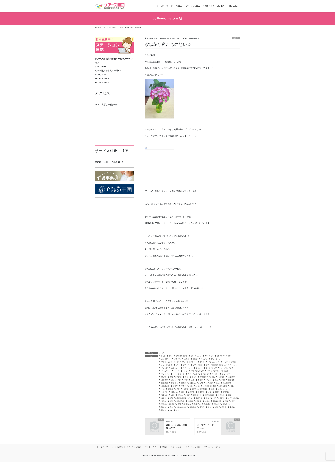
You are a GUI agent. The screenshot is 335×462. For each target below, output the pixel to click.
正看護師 (226, 392)
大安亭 (175, 386)
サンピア (164, 368)
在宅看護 (209, 383)
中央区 (194, 377)
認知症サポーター (229, 404)
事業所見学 (204, 377)
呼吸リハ (174, 383)
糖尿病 (190, 401)
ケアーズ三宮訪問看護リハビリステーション (221, 365)
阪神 (216, 407)
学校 (191, 386)
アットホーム (215, 359)
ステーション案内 (133, 447)
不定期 (179, 377)
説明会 (163, 407)
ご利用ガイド (150, 447)
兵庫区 (200, 380)
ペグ (174, 374)
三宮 (171, 377)
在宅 (201, 383)
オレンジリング (166, 365)
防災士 (224, 407)
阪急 (209, 407)
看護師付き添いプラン (184, 398)
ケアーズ (186, 365)
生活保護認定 (209, 395)
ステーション (187, 368)
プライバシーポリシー (213, 447)
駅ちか (163, 410)
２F (171, 410)
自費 (226, 401)
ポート (182, 374)
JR (212, 356)
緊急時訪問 (217, 401)
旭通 (182, 392)
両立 (186, 377)
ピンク (185, 371)
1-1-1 (163, 356)
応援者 (170, 389)
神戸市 (221, 398)
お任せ (186, 359)
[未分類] (154, 424)
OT (218, 356)
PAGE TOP (325, 446)
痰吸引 (163, 398)
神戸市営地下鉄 (233, 398)
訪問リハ (187, 404)
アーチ (202, 362)
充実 (186, 380)
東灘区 (217, 392)
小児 (198, 386)
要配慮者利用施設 (167, 404)
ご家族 (195, 359)
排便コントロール (224, 389)
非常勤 (232, 407)
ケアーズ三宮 (197, 365)
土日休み (193, 383)
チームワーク (166, 371)
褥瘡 (233, 401)
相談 (171, 398)
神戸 (214, 398)
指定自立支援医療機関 (199, 389)
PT (224, 356)
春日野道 (191, 392)
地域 (217, 383)
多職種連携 (165, 386)
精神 (171, 401)
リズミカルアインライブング (198, 374)
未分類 (235, 38)
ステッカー (175, 368)
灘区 (188, 395)
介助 (213, 377)
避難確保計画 (181, 407)
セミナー (199, 368)
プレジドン (165, 374)
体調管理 (231, 377)
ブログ (226, 371)
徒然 (162, 389)
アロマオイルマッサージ (170, 362)
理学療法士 (197, 395)
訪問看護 (207, 404)
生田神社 (221, 395)
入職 (192, 380)
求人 (172, 395)
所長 (178, 389)
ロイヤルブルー (227, 374)
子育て (183, 386)
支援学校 (164, 392)
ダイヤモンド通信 (226, 368)
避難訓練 (193, 407)
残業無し (164, 395)
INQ (206, 356)
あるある (177, 359)
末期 (209, 392)
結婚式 (207, 401)
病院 (229, 395)
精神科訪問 (180, 401)
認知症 (216, 404)
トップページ (102, 447)
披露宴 (185, 389)
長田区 (202, 407)
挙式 (212, 389)
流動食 (180, 395)
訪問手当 (197, 404)
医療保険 (231, 380)
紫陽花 (198, 401)
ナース (176, 371)
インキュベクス (213, 362)
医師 (223, 380)
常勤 (232, 386)
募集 (216, 380)
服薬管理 (201, 392)
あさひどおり (166, 359)
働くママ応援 (176, 380)
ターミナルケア (211, 368)
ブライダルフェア (197, 371)
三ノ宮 (163, 377)
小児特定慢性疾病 (209, 386)
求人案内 (163, 447)
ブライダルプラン (213, 371)
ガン (177, 365)
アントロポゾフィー (189, 362)
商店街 (183, 383)
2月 (192, 356)
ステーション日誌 (193, 447)
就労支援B (223, 386)
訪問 (179, 404)
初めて (208, 380)
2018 (170, 356)
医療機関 (164, 383)
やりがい (204, 359)
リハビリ (215, 374)
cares (199, 356)
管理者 (163, 401)
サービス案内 (117, 447)
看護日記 (199, 398)
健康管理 (164, 380)
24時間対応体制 (181, 356)
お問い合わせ (176, 447)
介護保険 (221, 377)
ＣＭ (177, 410)
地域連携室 (227, 383)
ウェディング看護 (229, 362)
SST (229, 356)
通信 (171, 407)
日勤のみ (174, 392)
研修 (207, 398)
